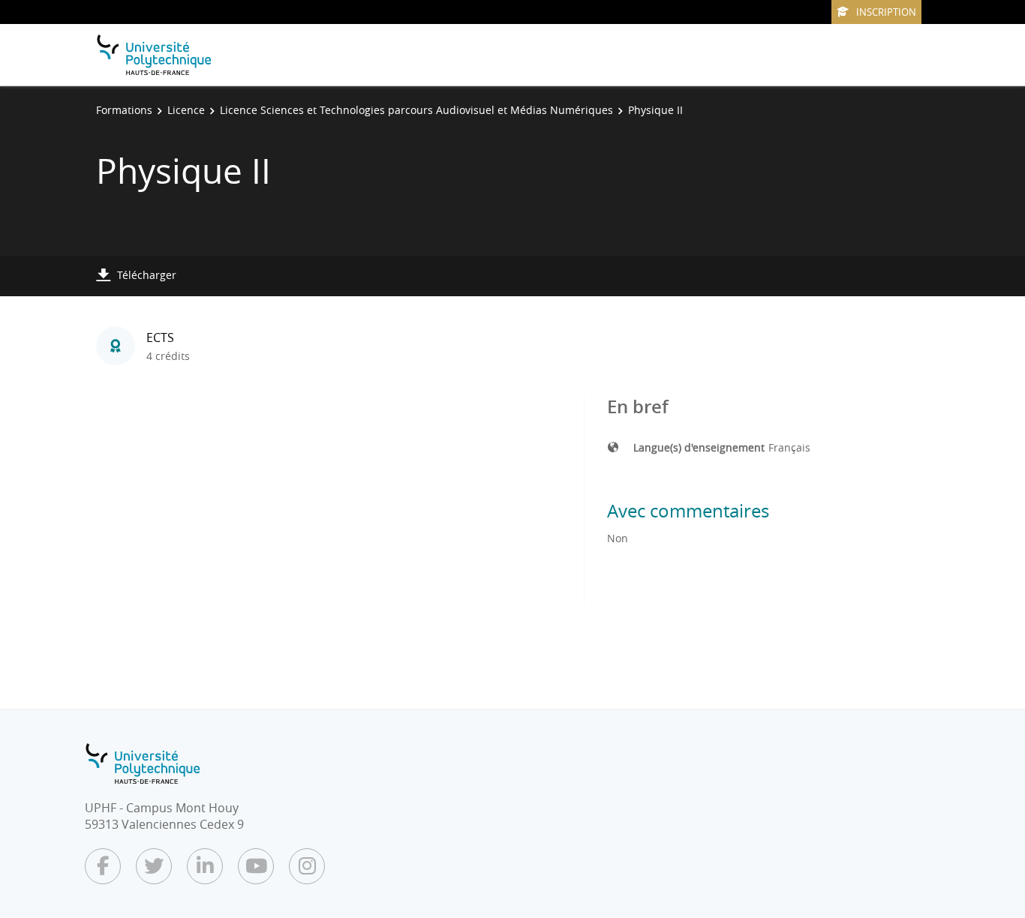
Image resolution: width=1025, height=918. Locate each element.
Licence (186, 110)
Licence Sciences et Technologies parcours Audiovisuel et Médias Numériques (416, 110)
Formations (124, 110)
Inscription (886, 12)
